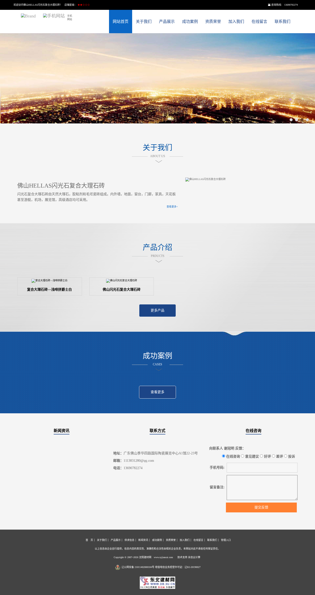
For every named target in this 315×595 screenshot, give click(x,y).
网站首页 (120, 21)
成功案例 (190, 21)
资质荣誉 (213, 21)
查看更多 (157, 392)
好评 (267, 456)
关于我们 (144, 21)
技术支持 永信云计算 (188, 557)
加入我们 (236, 21)
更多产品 (157, 310)
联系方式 (157, 431)
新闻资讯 (61, 431)
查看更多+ (172, 206)
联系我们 (282, 21)
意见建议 (251, 456)
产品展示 (167, 21)
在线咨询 (253, 431)
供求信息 (129, 540)
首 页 (89, 540)
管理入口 (226, 540)
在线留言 (259, 21)
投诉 (291, 456)
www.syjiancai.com (163, 557)
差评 (279, 456)
